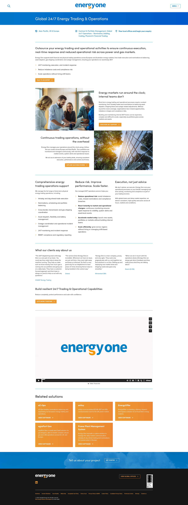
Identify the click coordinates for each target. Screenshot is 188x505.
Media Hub (63, 493)
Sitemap (137, 493)
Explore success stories (75, 165)
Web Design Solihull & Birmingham (43, 499)
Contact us (143, 493)
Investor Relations (46, 493)
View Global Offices (128, 476)
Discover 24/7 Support (108, 125)
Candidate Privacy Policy (116, 493)
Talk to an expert (43, 80)
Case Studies (55, 493)
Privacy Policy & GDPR (94, 493)
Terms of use (84, 493)
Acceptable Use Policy (73, 493)
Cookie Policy (105, 493)
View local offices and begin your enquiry (135, 31)
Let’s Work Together (44, 301)
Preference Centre (128, 493)
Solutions (37, 493)
